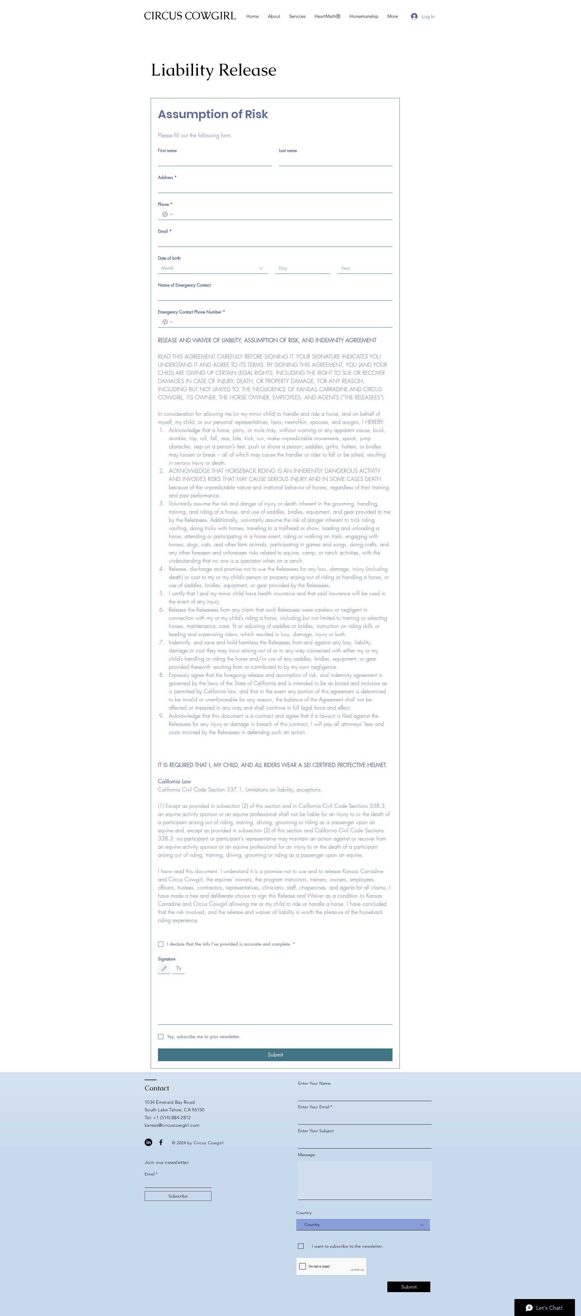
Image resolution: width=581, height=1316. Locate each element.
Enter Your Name (314, 1083)
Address (167, 177)
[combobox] (213, 268)
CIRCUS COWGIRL (190, 15)
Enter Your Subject (316, 1131)
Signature (166, 958)
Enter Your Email (313, 1107)
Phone (165, 204)
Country (303, 1212)
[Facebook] (161, 1142)
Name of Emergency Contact (184, 285)
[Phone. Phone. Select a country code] (168, 214)
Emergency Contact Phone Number (191, 311)
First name (167, 150)
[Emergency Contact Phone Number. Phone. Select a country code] (168, 322)
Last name (288, 150)
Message (306, 1154)
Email (165, 231)
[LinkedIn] (148, 1142)
